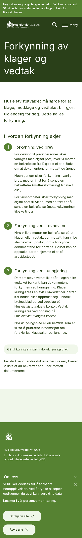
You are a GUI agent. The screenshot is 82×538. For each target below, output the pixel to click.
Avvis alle (16, 529)
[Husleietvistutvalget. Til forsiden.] (24, 25)
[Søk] (55, 25)
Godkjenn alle (19, 516)
